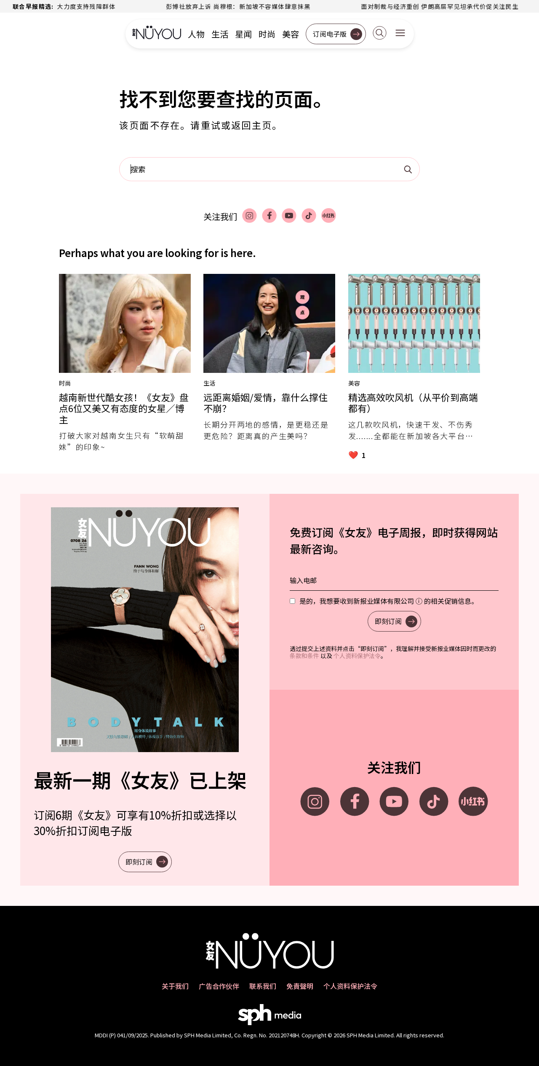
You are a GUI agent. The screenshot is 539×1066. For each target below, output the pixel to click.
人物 (196, 34)
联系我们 (262, 986)
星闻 (243, 34)
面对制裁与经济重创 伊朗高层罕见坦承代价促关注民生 (407, 6)
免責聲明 (299, 986)
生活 (219, 34)
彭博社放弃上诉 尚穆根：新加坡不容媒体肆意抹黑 (206, 6)
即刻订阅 (138, 862)
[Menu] (400, 33)
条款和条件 (304, 655)
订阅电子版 (330, 34)
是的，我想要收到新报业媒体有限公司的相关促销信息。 (388, 601)
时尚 (267, 34)
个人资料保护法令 (357, 655)
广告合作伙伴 (219, 986)
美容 (290, 34)
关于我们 (175, 986)
